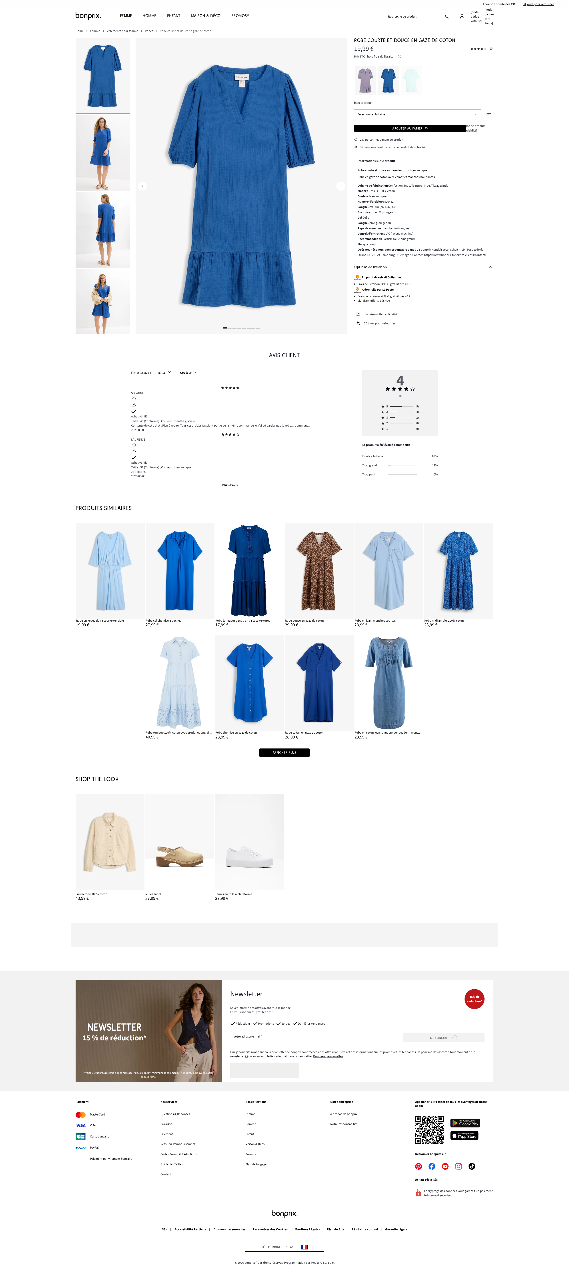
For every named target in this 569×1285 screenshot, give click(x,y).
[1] (225, 328)
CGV (164, 1229)
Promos (250, 1154)
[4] (239, 328)
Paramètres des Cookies (270, 1229)
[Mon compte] (462, 16)
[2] (230, 328)
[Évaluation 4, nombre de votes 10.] (478, 49)
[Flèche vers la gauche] (142, 186)
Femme (250, 1114)
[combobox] (414, 16)
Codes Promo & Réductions (178, 1154)
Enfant (249, 1134)
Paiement (166, 1134)
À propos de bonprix (343, 1114)
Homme (250, 1124)
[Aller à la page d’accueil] (98, 16)
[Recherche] (447, 16)
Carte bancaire (99, 1136)
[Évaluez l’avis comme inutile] (133, 405)
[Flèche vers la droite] (340, 186)
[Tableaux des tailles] (489, 114)
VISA (93, 1125)
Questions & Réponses (175, 1114)
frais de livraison (384, 56)
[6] (249, 328)
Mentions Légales (307, 1229)
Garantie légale (396, 1229)
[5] (244, 328)
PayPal (94, 1147)
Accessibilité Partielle (190, 1229)
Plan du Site (336, 1229)
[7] (253, 328)
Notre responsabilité (343, 1124)
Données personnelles (328, 1056)
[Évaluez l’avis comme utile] (133, 399)
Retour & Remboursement (177, 1144)
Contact (165, 1174)
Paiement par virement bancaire (111, 1159)
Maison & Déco (255, 1144)
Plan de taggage (255, 1164)
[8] (258, 328)
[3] (234, 328)
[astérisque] (222, 388)
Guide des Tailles (171, 1164)
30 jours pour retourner (538, 4)
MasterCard (97, 1114)
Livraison (166, 1124)
